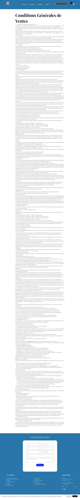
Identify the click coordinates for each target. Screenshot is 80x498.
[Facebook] (62, 489)
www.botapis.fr (48, 27)
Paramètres (69, 496)
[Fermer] (78, 496)
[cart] (70, 4)
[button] (65, 7)
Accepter (74, 496)
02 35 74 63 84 (66, 483)
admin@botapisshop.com (69, 482)
